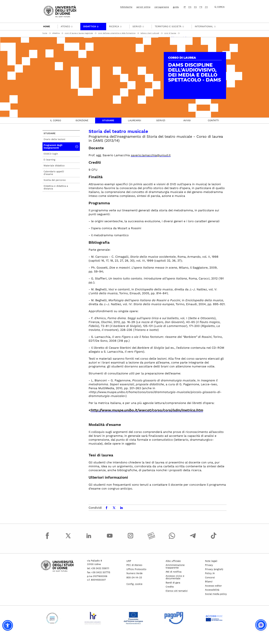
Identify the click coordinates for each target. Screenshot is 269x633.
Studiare (108, 120)
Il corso (55, 120)
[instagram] (130, 538)
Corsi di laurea (170, 33)
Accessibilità (212, 589)
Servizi (136, 26)
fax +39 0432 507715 (98, 572)
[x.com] (68, 538)
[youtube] (110, 538)
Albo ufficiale (173, 561)
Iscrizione (82, 120)
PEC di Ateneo (134, 565)
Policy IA (210, 573)
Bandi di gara (173, 582)
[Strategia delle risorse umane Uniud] (92, 618)
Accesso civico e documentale (175, 577)
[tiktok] (213, 538)
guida (176, 7)
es (195, 7)
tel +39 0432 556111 (98, 568)
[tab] (55, 120)
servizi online (143, 7)
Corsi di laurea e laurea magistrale (79, 33)
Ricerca (114, 26)
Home (46, 26)
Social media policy (216, 594)
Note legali (211, 561)
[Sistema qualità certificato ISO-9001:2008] (52, 618)
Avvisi (187, 120)
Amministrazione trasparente (175, 566)
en (189, 7)
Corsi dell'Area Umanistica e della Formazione (116, 33)
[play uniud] (151, 538)
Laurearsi (134, 120)
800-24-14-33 (134, 577)
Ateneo (65, 26)
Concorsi (210, 577)
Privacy (209, 565)
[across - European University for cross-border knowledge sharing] (214, 618)
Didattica (89, 26)
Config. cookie (134, 584)
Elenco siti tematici (177, 590)
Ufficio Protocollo (136, 569)
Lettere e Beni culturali (150, 33)
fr (200, 7)
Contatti (213, 120)
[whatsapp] (172, 538)
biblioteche (126, 7)
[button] (7, 625)
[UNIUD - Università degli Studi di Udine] (59, 11)
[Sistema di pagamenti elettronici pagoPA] (174, 618)
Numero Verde (134, 573)
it (185, 7)
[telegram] (193, 538)
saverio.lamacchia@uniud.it (151, 155)
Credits (170, 586)
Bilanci (208, 581)
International (204, 26)
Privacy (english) (214, 569)
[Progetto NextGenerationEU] (133, 618)
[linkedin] (89, 538)
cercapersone (161, 7)
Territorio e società (168, 26)
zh (206, 7)
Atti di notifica (173, 571)
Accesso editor (213, 585)
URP (128, 561)
